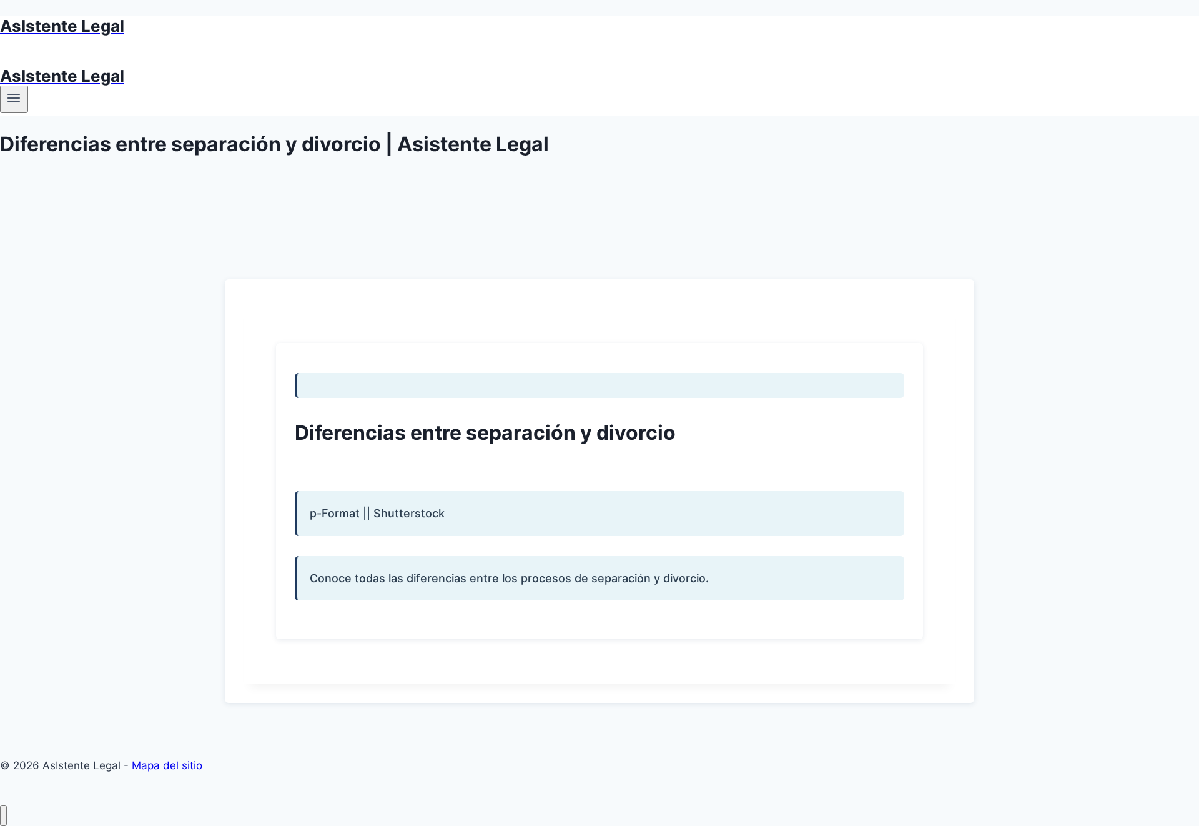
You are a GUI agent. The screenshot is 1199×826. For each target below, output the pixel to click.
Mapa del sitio (167, 765)
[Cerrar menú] (3, 815)
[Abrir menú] (14, 99)
